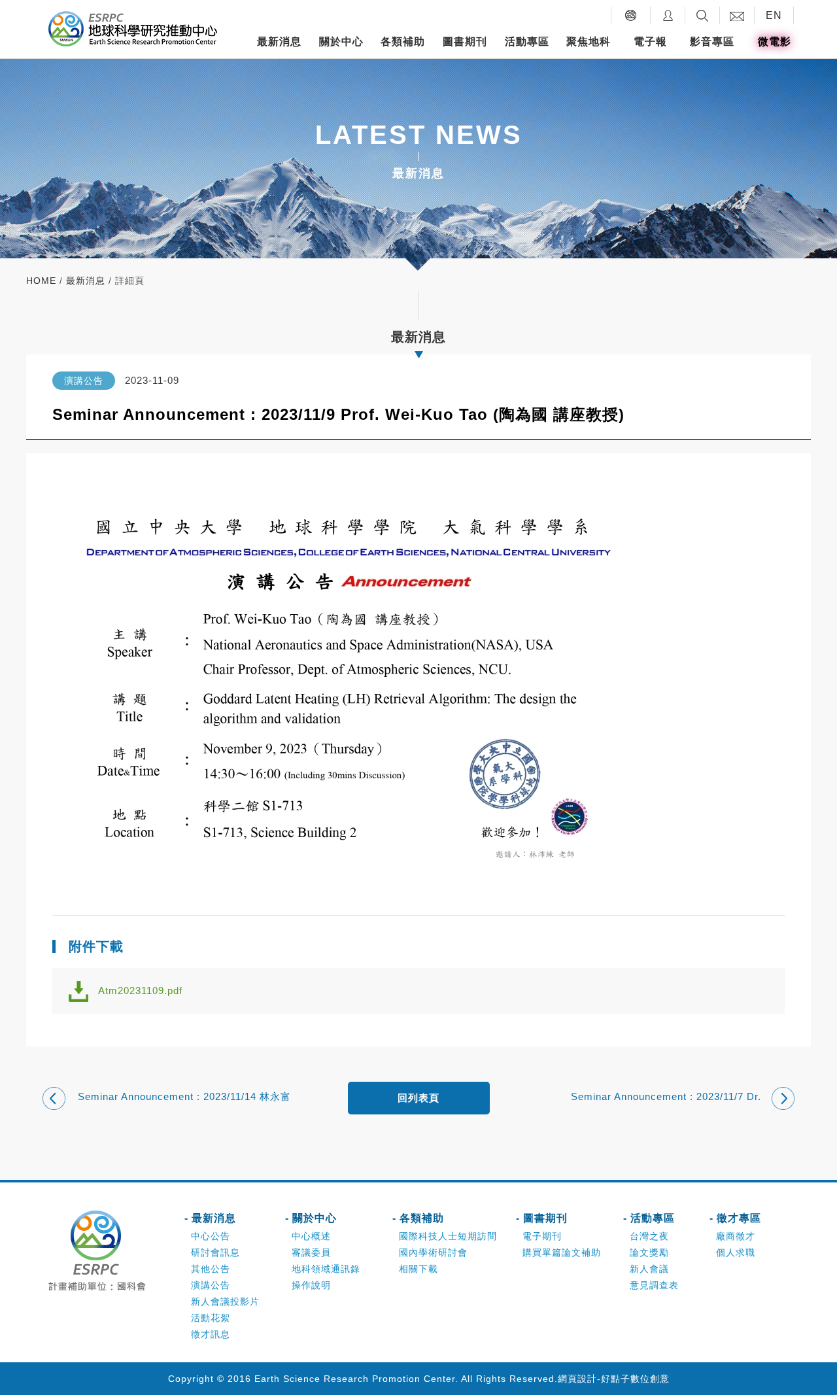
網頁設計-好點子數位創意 (614, 1378)
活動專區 (527, 41)
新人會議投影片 (225, 1301)
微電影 (774, 41)
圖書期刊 (465, 41)
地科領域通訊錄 (326, 1269)
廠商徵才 (735, 1236)
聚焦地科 (588, 41)
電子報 (650, 41)
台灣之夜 (649, 1236)
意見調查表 (654, 1285)
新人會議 (649, 1269)
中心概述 (311, 1236)
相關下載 (418, 1269)
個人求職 (735, 1252)
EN (774, 15)
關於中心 (341, 41)
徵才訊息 (210, 1334)
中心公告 (210, 1236)
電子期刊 (542, 1236)
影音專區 (712, 41)
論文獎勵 (649, 1252)
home (41, 280)
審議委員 (311, 1252)
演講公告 (210, 1285)
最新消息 (279, 41)
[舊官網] (630, 15)
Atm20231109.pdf (140, 990)
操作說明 (311, 1285)
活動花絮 (210, 1318)
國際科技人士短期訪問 (448, 1236)
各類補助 (403, 41)
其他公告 (210, 1269)
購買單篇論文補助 (561, 1252)
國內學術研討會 (433, 1252)
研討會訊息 (215, 1252)
